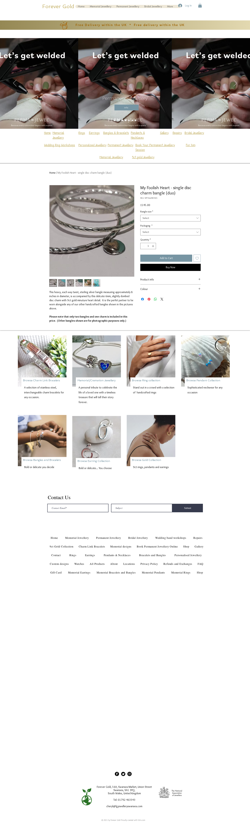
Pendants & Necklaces (138, 135)
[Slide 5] (118, 120)
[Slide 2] (129, 120)
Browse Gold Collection (146, 460)
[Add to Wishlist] (197, 258)
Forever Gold (58, 6)
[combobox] (170, 218)
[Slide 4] (125, 120)
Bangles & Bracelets (116, 132)
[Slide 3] (122, 120)
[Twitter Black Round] (123, 774)
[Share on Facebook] (142, 299)
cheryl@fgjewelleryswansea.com (124, 806)
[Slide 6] (135, 120)
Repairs (177, 132)
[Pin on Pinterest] (149, 299)
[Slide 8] (132, 120)
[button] (200, 5)
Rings (81, 132)
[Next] (235, 83)
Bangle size (146, 211)
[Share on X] (162, 299)
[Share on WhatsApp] (155, 299)
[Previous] (14, 83)
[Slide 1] (114, 120)
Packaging (146, 225)
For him (190, 145)
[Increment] (153, 246)
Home (52, 172)
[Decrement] (143, 246)
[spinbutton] (148, 246)
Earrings (94, 132)
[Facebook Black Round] (117, 774)
